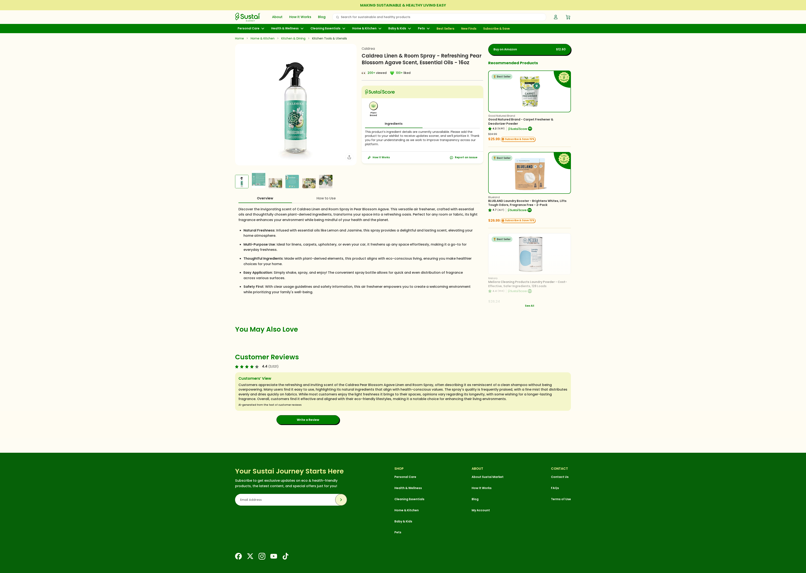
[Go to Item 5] (309, 183)
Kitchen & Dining (293, 38)
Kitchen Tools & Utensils (329, 38)
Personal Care (248, 28)
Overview (265, 198)
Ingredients (394, 124)
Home (239, 38)
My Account (481, 510)
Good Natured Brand (501, 116)
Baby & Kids (397, 28)
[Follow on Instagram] (262, 556)
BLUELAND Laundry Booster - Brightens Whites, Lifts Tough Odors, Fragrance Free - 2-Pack (527, 203)
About (277, 17)
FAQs (555, 488)
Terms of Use (561, 499)
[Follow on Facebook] (238, 556)
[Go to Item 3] (275, 183)
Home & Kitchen (364, 28)
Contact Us (560, 477)
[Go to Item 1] (242, 181)
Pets (421, 28)
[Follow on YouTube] (273, 556)
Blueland (494, 197)
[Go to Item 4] (292, 181)
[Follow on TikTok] (285, 556)
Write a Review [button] (308, 420)
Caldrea (368, 48)
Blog (322, 17)
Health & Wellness (285, 28)
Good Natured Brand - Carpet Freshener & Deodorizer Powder (520, 121)
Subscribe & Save (496, 29)
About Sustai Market (488, 477)
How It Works (300, 17)
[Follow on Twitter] (250, 556)
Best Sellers (445, 29)
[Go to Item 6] (325, 181)
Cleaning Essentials (325, 28)
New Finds (468, 29)
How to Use (326, 198)
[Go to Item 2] (258, 179)
